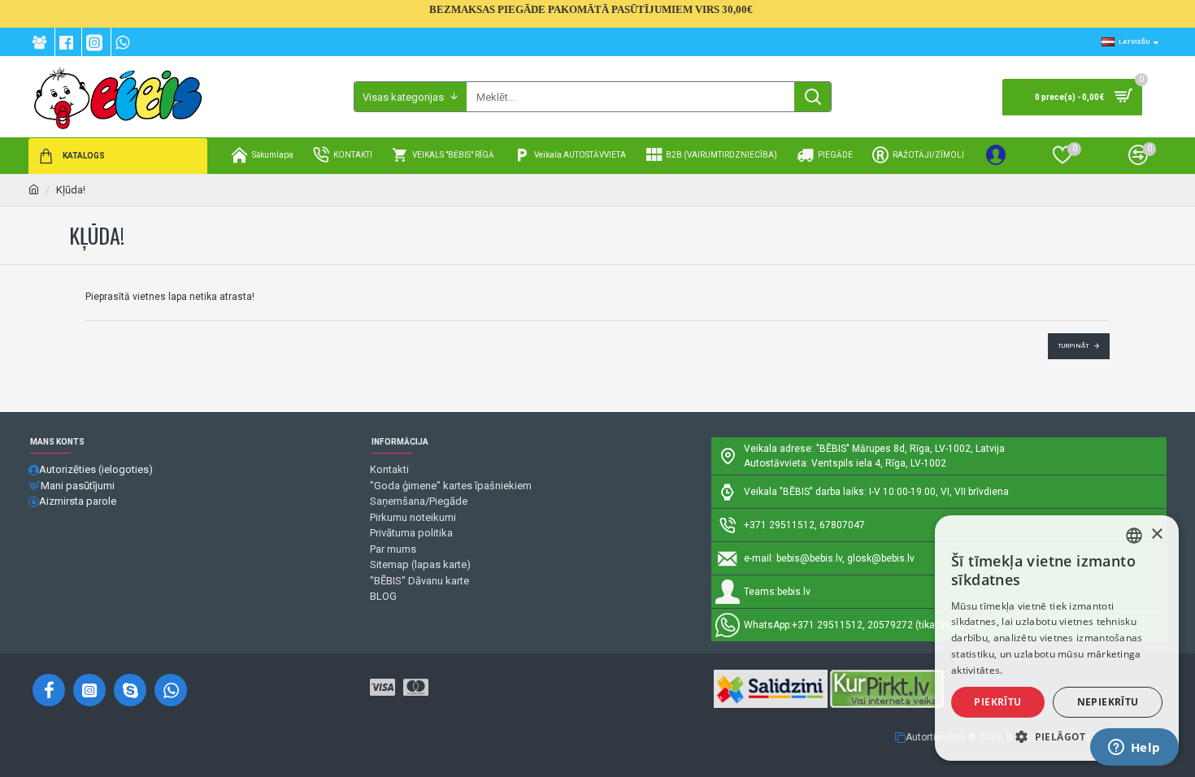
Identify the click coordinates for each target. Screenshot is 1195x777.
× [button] (1156, 534)
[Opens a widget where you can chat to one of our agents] (1134, 748)
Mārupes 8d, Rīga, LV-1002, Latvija (928, 448)
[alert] (1057, 638)
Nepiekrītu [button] (1108, 702)
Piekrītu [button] (997, 702)
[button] (1056, 736)
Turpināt (1073, 345)
